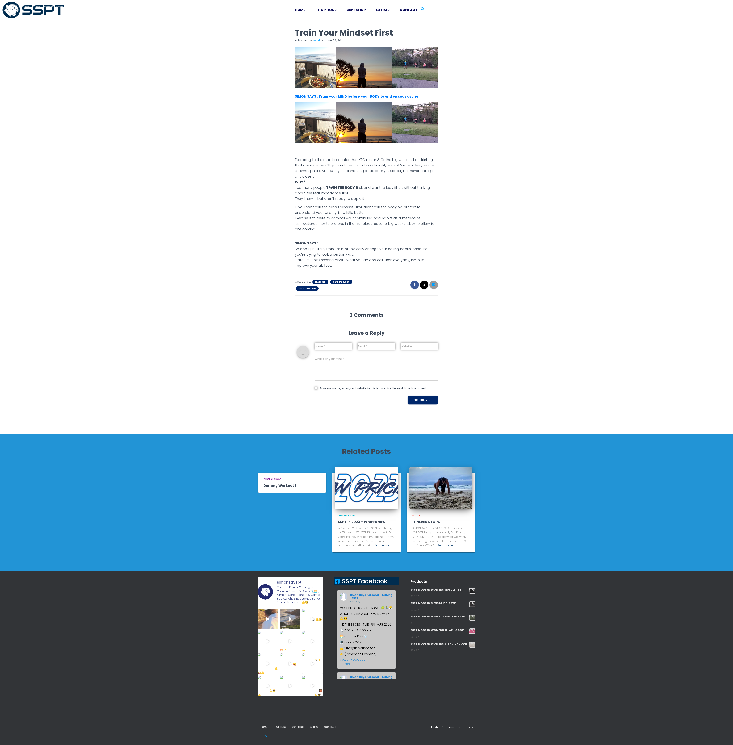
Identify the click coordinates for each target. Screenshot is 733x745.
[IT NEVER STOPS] (440, 488)
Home (300, 10)
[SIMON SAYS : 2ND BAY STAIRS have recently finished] (290, 619)
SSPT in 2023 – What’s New (361, 521)
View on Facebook (352, 660)
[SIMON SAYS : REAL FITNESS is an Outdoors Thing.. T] (268, 641)
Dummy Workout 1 (279, 485)
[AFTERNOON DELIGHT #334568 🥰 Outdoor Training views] (290, 663)
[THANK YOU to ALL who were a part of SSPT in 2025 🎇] (312, 686)
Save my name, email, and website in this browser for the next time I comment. (373, 388)
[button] (304, 10)
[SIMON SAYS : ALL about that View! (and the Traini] (268, 686)
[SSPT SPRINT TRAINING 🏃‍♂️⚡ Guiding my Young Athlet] (312, 663)
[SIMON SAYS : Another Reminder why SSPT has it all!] (312, 641)
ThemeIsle (468, 727)
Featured (320, 282)
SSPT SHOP (356, 10)
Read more (382, 545)
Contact (408, 10)
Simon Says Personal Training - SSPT (370, 596)
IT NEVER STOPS (426, 521)
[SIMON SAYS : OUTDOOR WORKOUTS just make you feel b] (290, 686)
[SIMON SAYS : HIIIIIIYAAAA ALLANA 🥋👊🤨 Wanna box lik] (312, 619)
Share (347, 664)
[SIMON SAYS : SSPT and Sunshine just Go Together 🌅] (290, 641)
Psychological (307, 288)
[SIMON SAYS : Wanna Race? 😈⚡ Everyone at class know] (268, 619)
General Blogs (341, 282)
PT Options (326, 10)
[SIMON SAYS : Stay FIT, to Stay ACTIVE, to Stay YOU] (268, 663)
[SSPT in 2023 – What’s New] (366, 488)
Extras (383, 10)
